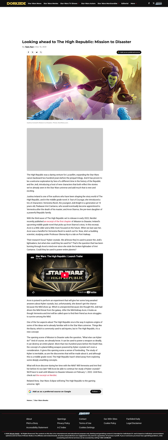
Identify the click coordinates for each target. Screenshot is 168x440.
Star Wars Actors (88, 3)
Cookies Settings (87, 427)
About (29, 419)
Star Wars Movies (51, 3)
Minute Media (14, 433)
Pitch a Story (32, 423)
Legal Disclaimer (134, 423)
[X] (154, 3)
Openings (61, 419)
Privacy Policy (63, 423)
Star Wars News (34, 3)
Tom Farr (29, 47)
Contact (82, 419)
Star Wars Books (41, 400)
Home (29, 400)
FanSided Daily (133, 419)
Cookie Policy (110, 423)
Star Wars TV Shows (68, 3)
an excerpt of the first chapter (57, 221)
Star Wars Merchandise (107, 3)
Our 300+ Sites (110, 419)
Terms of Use (85, 423)
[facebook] (149, 3)
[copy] (40, 52)
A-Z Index (61, 427)
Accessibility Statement (37, 427)
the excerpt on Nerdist (46, 375)
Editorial (124, 3)
